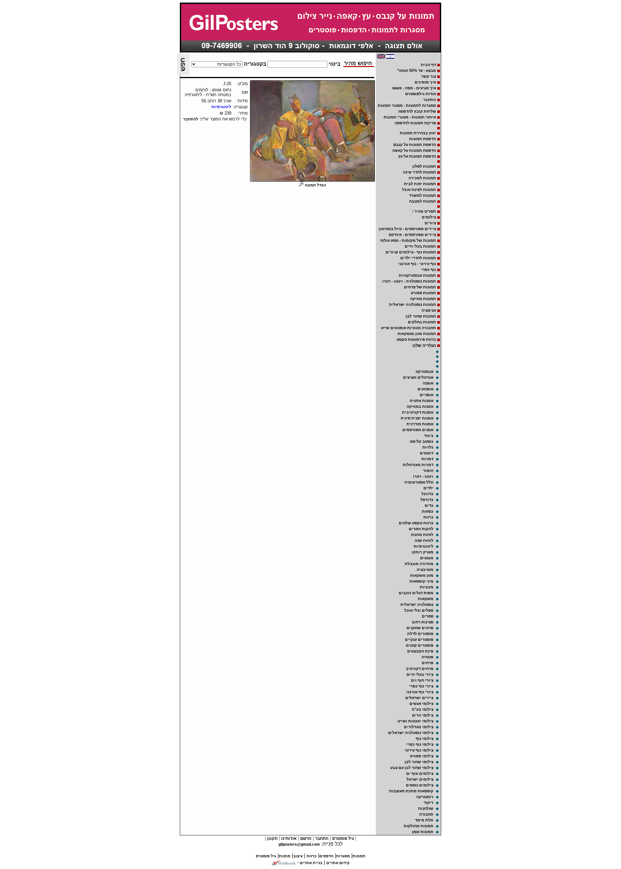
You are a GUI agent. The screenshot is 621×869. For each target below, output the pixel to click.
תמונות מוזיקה (423, 298)
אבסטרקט (424, 371)
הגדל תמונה (315, 185)
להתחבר (190, 119)
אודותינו (288, 838)
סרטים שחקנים (420, 628)
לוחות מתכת (422, 534)
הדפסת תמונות (422, 139)
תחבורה (426, 814)
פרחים (427, 663)
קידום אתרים (338, 863)
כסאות (427, 511)
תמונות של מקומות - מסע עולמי (408, 240)
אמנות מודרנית (420, 424)
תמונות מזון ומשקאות (417, 333)
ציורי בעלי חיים (420, 674)
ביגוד (428, 435)
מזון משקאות (421, 575)
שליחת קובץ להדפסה (417, 111)
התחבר (429, 99)
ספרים (427, 616)
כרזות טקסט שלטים (416, 523)
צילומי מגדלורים (418, 727)
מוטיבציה (425, 569)
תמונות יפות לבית (420, 184)
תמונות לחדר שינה (419, 172)
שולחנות (425, 808)
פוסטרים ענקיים (419, 639)
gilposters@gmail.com (299, 844)
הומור (428, 470)
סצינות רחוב (422, 622)
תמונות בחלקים (422, 322)
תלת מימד (424, 820)
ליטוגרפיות (423, 546)
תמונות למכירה (422, 178)
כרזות (428, 517)
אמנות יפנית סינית (417, 418)
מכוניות (426, 587)
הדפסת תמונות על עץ (417, 156)
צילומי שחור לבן (419, 762)
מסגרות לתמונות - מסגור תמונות (407, 105)
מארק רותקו (422, 552)
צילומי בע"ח (422, 709)
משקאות (425, 598)
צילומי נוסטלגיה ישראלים (410, 732)
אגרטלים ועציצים (418, 377)
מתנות (284, 856)
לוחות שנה (424, 540)
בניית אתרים (311, 863)
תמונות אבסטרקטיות (417, 275)
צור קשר (428, 76)
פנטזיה (427, 657)
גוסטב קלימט (421, 441)
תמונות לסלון (424, 166)
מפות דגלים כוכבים (416, 593)
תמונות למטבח (422, 201)
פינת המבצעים (420, 651)
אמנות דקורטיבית (417, 412)
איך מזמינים (425, 82)
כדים (429, 505)
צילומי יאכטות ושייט (415, 721)
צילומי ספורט (421, 756)
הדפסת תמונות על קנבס (414, 144)
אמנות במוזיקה (420, 406)
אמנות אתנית (421, 400)
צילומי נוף (424, 738)
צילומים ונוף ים (419, 773)
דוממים (426, 453)
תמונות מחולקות (418, 826)
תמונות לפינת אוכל (419, 189)
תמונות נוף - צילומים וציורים (411, 252)
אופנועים (425, 389)
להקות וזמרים (421, 529)
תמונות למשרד (422, 195)
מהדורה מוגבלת (419, 564)
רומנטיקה (424, 797)
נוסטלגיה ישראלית (416, 604)
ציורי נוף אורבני (419, 692)
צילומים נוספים (419, 785)
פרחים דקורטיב (419, 668)
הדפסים (326, 856)
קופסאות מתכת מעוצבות (411, 791)
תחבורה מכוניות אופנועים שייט (408, 328)
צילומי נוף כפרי (419, 744)
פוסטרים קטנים (419, 645)
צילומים (429, 217)
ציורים (430, 223)
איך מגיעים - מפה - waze (414, 88)
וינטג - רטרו (423, 476)
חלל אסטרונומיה (418, 482)
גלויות (427, 447)
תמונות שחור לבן (421, 316)
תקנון (272, 838)
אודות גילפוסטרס (420, 94)
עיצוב (298, 856)
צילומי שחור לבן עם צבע (411, 767)
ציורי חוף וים (422, 680)
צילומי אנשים (421, 703)
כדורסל (426, 499)
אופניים (426, 395)
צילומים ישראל (420, 779)
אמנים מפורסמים (417, 430)
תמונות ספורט (423, 293)
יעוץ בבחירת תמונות (418, 133)
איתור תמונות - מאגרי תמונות (410, 117)
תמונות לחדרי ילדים (418, 258)
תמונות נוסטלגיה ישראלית (412, 304)
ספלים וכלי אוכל (418, 610)
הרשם (305, 838)
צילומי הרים (422, 715)
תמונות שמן (422, 832)
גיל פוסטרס (342, 838)
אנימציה (428, 310)
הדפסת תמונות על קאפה (414, 150)
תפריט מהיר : (424, 211)
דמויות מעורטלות (418, 464)
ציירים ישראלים (419, 698)
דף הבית (428, 64)
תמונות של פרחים (420, 287)
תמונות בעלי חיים (420, 246)
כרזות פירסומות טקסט (416, 339)
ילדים (428, 488)
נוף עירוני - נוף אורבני (417, 264)
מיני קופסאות (421, 581)
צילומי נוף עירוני (419, 750)
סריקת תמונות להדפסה (415, 123)
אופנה (428, 383)
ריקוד (428, 802)
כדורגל (427, 494)
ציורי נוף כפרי (421, 686)
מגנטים (426, 558)
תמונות (359, 856)
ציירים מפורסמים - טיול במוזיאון (407, 229)
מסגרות (343, 856)
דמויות (427, 459)
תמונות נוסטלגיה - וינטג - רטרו (409, 281)
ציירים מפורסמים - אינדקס (412, 234)
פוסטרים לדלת (420, 633)
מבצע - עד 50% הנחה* (416, 70)
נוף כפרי (428, 269)
